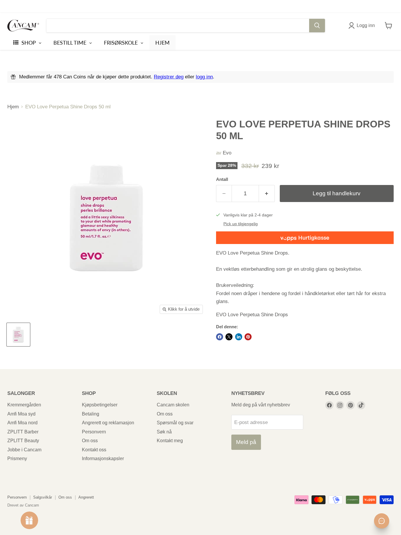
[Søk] (317, 25)
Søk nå (164, 431)
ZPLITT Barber (22, 431)
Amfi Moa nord (22, 422)
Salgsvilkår (42, 497)
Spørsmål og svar (175, 422)
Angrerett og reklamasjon (108, 422)
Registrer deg (168, 77)
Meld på (246, 442)
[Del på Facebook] (219, 336)
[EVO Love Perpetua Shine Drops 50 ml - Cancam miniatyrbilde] (18, 334)
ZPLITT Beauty (23, 440)
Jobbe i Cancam (24, 449)
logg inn (204, 77)
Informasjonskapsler (103, 458)
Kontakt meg (170, 440)
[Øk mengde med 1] (267, 193)
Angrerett (86, 497)
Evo (227, 153)
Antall (222, 179)
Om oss (90, 440)
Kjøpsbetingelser (99, 404)
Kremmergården (24, 404)
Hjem (13, 107)
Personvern (94, 431)
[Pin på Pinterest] (248, 336)
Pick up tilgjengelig (240, 224)
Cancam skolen (173, 404)
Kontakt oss (94, 449)
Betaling (90, 413)
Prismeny (17, 458)
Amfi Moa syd (21, 413)
